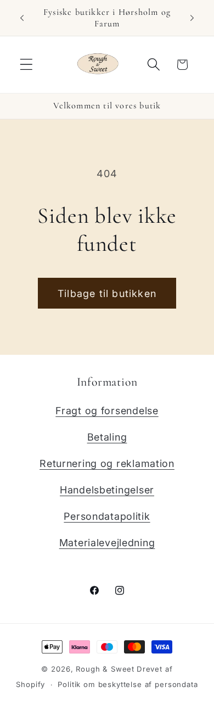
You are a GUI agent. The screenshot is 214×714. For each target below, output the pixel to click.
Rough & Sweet (105, 668)
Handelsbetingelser (107, 490)
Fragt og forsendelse (106, 410)
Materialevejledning (107, 542)
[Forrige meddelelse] (22, 18)
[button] (26, 64)
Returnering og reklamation (107, 463)
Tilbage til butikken (107, 293)
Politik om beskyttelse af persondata (128, 684)
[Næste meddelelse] (192, 18)
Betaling (107, 437)
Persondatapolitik (107, 516)
